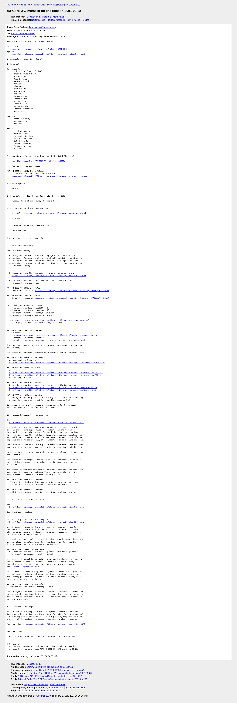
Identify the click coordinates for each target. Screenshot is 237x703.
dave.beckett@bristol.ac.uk (42, 27)
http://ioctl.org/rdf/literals (23, 567)
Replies (85, 20)
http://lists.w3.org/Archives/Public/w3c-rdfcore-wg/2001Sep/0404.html (46, 507)
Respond (46, 17)
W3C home (10, 5)
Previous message (56, 20)
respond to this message (36, 684)
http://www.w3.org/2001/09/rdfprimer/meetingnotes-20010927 (53, 624)
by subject (70, 687)
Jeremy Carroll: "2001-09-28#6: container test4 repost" (57, 670)
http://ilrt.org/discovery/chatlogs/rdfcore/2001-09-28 (39, 49)
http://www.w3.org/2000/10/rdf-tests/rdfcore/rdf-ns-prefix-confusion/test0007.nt (53, 335)
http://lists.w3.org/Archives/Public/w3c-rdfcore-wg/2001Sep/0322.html (52, 320)
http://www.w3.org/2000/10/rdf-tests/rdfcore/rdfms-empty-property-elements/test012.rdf (56, 375)
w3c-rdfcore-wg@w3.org (53, 5)
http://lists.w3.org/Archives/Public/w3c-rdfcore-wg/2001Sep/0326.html (49, 213)
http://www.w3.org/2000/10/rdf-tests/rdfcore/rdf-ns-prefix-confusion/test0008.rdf (53, 388)
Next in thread (73, 20)
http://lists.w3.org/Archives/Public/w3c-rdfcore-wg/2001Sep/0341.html (46, 522)
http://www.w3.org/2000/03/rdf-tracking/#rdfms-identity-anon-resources (49, 176)
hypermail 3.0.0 (43, 696)
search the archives (50, 690)
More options (59, 17)
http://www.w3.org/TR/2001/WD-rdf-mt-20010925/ (40, 161)
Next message (38, 20)
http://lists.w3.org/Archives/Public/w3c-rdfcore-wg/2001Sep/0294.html (47, 340)
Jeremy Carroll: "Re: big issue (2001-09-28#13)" (50, 667)
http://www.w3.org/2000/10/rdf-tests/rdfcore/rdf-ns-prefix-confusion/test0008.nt (52, 390)
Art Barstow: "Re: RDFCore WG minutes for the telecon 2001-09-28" (59, 673)
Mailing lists (24, 5)
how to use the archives (28, 690)
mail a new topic (57, 684)
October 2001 (73, 5)
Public (36, 5)
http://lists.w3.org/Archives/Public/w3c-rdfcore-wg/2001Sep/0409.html (47, 54)
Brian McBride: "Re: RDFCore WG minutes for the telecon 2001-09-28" (52, 679)
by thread (58, 687)
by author (80, 687)
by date (49, 687)
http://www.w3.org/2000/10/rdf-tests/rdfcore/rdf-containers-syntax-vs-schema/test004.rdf (57, 363)
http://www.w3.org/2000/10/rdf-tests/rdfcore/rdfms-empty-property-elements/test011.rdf (56, 373)
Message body (34, 17)
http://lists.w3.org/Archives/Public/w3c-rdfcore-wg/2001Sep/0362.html (49, 276)
